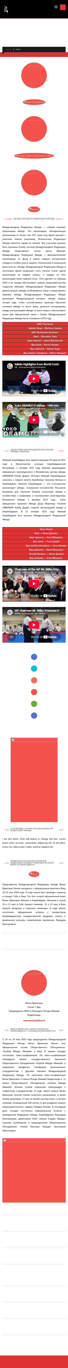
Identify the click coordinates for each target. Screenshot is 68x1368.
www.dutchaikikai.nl (34, 1020)
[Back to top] (34, 1364)
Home (8, 49)
